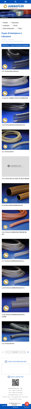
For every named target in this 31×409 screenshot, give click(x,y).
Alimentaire (15, 22)
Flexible (5, 22)
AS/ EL (15, 25)
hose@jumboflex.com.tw (15, 394)
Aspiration (6, 25)
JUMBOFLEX (15, 6)
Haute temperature (8, 28)
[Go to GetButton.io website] (27, 407)
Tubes (20, 28)
